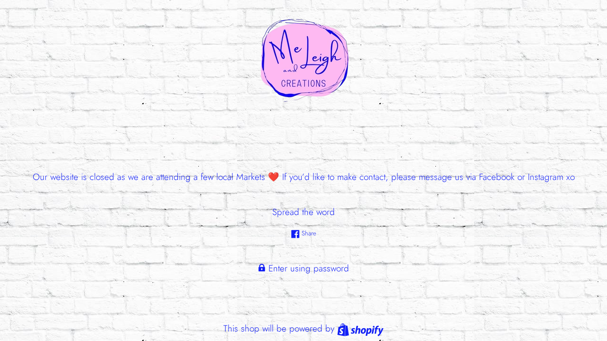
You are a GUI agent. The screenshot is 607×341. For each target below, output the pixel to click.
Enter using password (307, 268)
